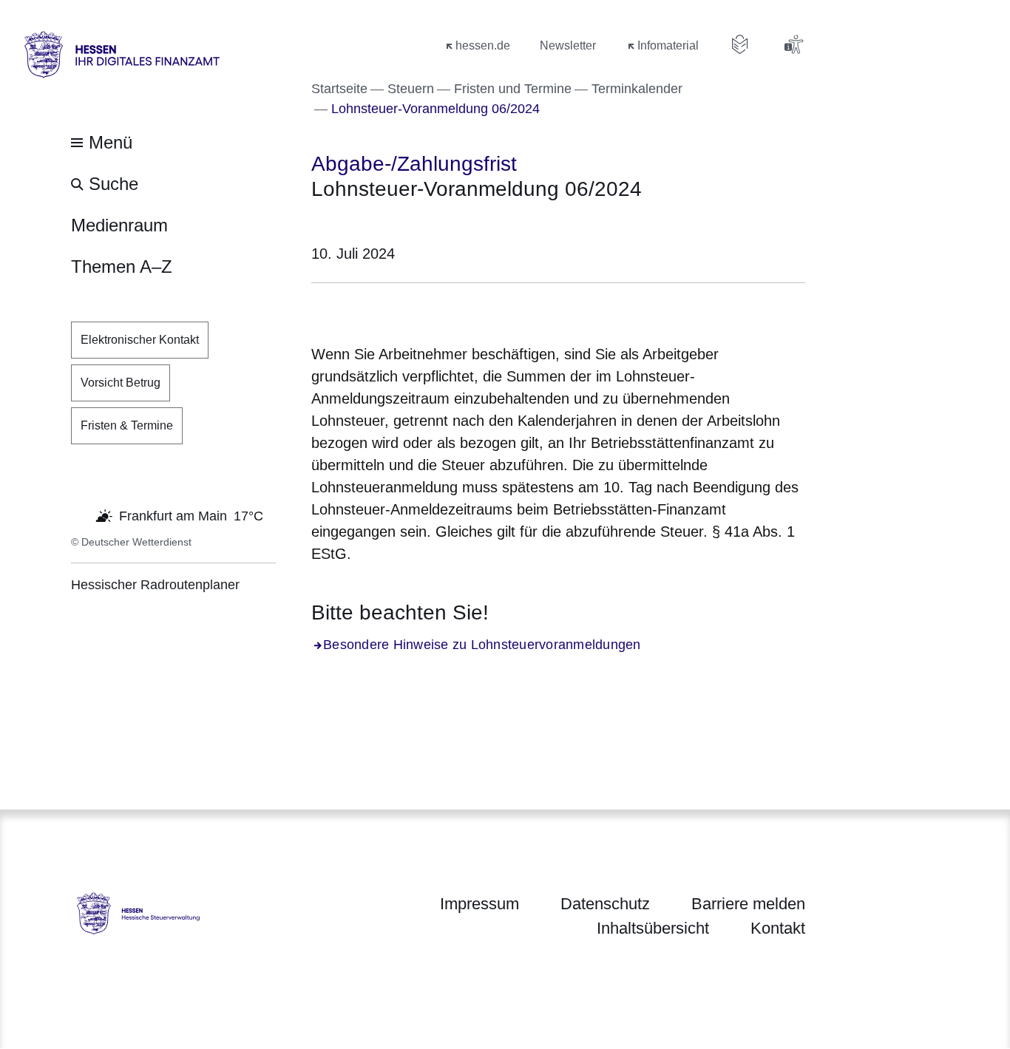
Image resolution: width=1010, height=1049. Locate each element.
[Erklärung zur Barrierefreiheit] (793, 44)
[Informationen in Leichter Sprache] (740, 44)
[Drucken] (438, 310)
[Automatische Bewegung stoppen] (79, 514)
